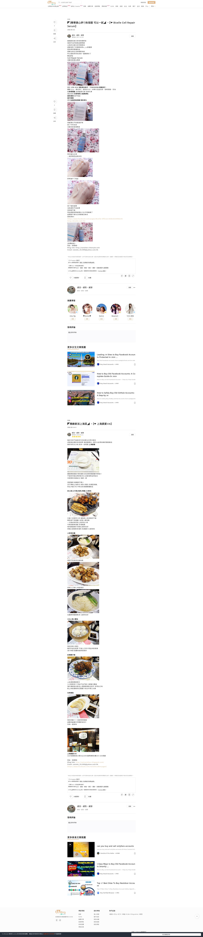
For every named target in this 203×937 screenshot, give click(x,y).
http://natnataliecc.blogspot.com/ (90, 762)
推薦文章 (90, 6)
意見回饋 (81, 924)
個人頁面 (96, 914)
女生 (125, 6)
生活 (138, 6)
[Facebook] (54, 122)
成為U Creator (75, 6)
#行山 (115, 914)
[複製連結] (54, 135)
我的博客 (96, 924)
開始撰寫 (151, 2)
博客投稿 (81, 927)
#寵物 (111, 914)
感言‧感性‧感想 (78, 35)
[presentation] (67, 309)
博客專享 (104, 6)
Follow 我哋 (101, 271)
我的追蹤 (96, 922)
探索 (84, 6)
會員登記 (143, 2)
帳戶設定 (96, 917)
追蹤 (132, 36)
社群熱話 (64, 6)
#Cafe (128, 914)
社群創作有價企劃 (53, 6)
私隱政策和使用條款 (48, 934)
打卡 (77, 268)
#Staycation (134, 914)
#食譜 (123, 914)
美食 (117, 6)
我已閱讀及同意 (166, 934)
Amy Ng (73, 316)
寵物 (142, 6)
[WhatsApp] (54, 126)
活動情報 (105, 268)
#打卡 (119, 914)
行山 (147, 6)
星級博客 (97, 6)
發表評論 (72, 332)
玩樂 (129, 6)
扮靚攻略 (99, 268)
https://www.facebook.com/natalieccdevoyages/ (87, 766)
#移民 (141, 914)
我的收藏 (96, 919)
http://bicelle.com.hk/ (76, 221)
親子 (134, 6)
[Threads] (54, 131)
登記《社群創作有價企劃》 (87, 262)
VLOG (112, 6)
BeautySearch (116, 316)
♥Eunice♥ (87, 316)
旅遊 (121, 6)
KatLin (101, 316)
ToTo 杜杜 (130, 316)
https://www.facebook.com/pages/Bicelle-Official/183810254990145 (95, 219)
